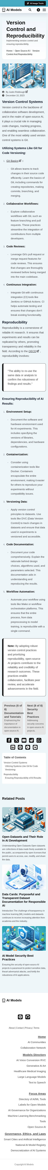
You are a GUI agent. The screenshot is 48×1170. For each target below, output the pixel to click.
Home (9, 51)
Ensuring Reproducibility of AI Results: (23, 778)
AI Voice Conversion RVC (31, 1060)
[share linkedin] (12, 747)
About (11, 1028)
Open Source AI (22, 51)
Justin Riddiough (17, 92)
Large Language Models (32, 1076)
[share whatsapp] (39, 740)
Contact (19, 1028)
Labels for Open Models (32, 1104)
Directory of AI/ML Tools (32, 1099)
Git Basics (12, 160)
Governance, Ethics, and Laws (25, 1133)
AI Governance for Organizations (27, 1110)
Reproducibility (11, 774)
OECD (32, 351)
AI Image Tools (37, 3)
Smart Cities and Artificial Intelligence (25, 1139)
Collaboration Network (33, 1047)
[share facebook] (9, 740)
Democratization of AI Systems (28, 1150)
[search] (31, 10)
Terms (36, 1028)
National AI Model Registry (31, 1145)
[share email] (24, 740)
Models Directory (34, 1054)
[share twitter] (16, 740)
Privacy (28, 1028)
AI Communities (37, 1042)
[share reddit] (31, 740)
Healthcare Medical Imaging (30, 1071)
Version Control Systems (15, 763)
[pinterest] (20, 1016)
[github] (27, 1016)
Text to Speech (37, 1082)
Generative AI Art (36, 1065)
